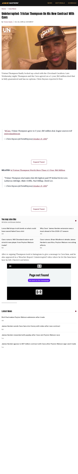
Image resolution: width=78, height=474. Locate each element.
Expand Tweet (39, 162)
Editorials (60, 3)
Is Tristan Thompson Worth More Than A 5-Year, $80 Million (38, 170)
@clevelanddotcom (12, 134)
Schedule (72, 3)
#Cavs (7, 131)
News (50, 3)
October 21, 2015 (40, 139)
